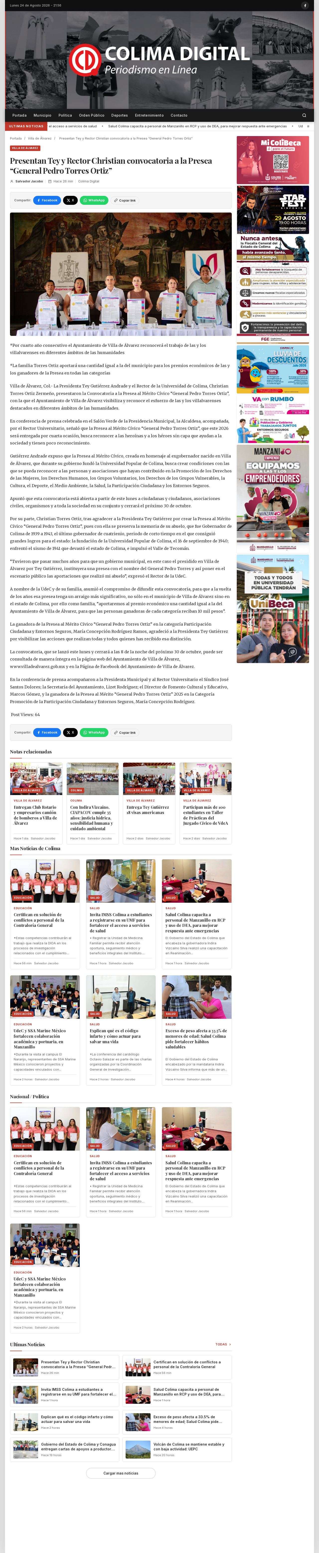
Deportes (119, 115)
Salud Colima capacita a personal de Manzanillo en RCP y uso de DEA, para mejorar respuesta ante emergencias (97, 126)
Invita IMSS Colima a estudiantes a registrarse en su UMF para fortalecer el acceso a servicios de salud (121, 922)
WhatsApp (96, 200)
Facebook (49, 200)
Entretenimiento (149, 115)
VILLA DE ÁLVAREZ (25, 148)
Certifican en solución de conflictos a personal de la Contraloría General (39, 920)
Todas (221, 1344)
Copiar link (127, 200)
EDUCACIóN (23, 908)
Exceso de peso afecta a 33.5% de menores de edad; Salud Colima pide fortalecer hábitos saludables (196, 1038)
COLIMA (76, 800)
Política (65, 115)
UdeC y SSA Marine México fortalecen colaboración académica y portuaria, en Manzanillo (40, 1038)
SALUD (95, 908)
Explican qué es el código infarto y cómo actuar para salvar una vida (115, 1036)
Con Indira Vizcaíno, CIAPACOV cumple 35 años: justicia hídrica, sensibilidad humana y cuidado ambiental (91, 818)
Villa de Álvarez (40, 138)
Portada (19, 115)
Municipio (43, 115)
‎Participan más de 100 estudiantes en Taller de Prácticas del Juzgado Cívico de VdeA (205, 815)
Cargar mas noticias (120, 1473)
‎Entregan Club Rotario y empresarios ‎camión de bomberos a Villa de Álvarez (35, 815)
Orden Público (92, 115)
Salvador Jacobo (29, 181)
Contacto (179, 115)
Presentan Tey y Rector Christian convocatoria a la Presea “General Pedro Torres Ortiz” (77, 1367)
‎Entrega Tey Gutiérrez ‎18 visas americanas (148, 810)
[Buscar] (304, 115)
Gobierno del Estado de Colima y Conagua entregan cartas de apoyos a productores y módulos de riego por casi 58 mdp (78, 1449)
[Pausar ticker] (308, 126)
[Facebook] (305, 5)
